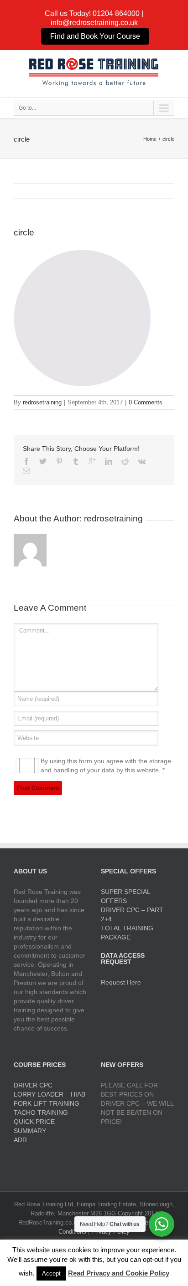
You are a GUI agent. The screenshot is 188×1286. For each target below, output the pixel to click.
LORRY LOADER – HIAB (49, 1094)
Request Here (121, 982)
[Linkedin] (108, 461)
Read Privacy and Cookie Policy (118, 1273)
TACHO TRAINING (41, 1112)
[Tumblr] (75, 461)
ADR (20, 1139)
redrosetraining (42, 402)
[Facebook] (26, 461)
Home (150, 139)
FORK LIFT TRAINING (46, 1103)
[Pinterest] (59, 461)
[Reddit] (125, 461)
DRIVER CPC (33, 1085)
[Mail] (26, 470)
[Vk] (142, 461)
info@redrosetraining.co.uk (94, 22)
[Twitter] (43, 461)
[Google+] (92, 461)
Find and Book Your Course (95, 36)
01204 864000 (116, 13)
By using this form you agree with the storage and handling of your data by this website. (106, 765)
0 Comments (145, 402)
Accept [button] (51, 1273)
